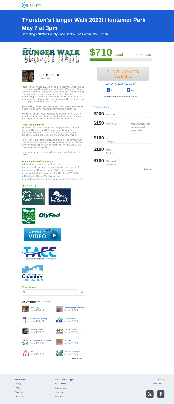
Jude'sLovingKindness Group (76, 308)
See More (59, 396)
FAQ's (17, 388)
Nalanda (67, 341)
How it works (20, 379)
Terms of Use (158, 384)
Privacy (161, 379)
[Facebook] (160, 394)
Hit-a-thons (59, 392)
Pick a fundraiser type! (64, 379)
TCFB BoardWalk (71, 330)
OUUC (32, 352)
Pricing (18, 384)
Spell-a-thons (60, 388)
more (24, 154)
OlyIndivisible (69, 319)
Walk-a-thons (60, 384)
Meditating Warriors (72, 352)
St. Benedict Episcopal (39, 319)
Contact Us (19, 396)
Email (132, 90)
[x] (150, 394)
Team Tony (34, 308)
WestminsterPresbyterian (40, 341)
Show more (77, 358)
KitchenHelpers (36, 330)
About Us (19, 392)
